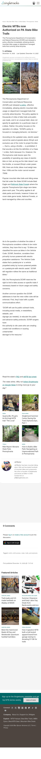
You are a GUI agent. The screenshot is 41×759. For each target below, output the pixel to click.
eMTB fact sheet (29, 376)
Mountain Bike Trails (12, 21)
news (4, 413)
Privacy (5, 728)
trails (4, 444)
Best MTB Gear (14, 721)
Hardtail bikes (5, 595)
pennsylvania (33, 553)
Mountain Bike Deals (28, 721)
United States (22, 21)
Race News (25, 413)
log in (10, 535)
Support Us (24, 714)
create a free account (21, 535)
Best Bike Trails (26, 718)
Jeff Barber (8, 51)
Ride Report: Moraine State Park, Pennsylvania (10, 449)
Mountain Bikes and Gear (29, 595)
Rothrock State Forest (19, 184)
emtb (10, 553)
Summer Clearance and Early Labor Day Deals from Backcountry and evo (30, 601)
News (36, 21)
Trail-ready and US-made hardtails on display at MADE (8, 600)
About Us (15, 714)
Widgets (32, 714)
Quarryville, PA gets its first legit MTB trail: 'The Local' (10, 418)
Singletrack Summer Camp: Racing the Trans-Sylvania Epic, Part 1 (30, 419)
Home (4, 21)
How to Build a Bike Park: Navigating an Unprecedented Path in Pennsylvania (30, 450)
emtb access (16, 553)
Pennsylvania (30, 21)
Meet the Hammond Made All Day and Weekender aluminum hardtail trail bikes (10, 633)
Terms (33, 725)
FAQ (17, 376)
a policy (23, 105)
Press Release (26, 627)
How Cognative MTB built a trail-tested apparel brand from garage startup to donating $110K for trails (30, 636)
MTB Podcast (15, 718)
